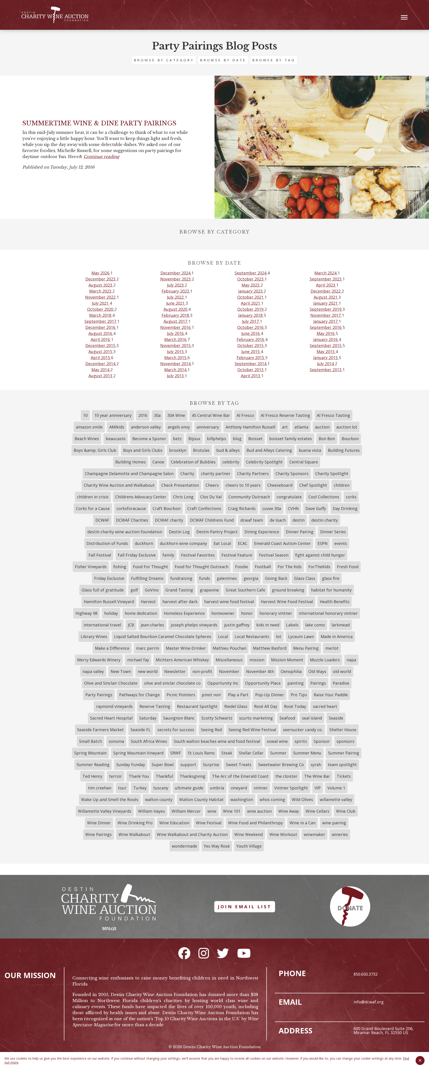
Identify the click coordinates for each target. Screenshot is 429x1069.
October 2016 (251, 327)
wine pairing (334, 822)
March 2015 (175, 357)
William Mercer (186, 811)
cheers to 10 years (243, 485)
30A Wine (176, 415)
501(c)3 (109, 928)
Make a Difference (112, 648)
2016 (142, 415)
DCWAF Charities (132, 520)
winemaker (314, 834)
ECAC (242, 543)
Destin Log (179, 531)
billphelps (216, 438)
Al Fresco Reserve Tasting (285, 415)
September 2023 (326, 279)
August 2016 (100, 333)
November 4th (260, 671)
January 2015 (326, 357)
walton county (158, 799)
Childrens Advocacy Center (140, 496)
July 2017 (251, 321)
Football (263, 566)
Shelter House (342, 729)
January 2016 (326, 339)
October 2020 (100, 309)
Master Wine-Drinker (186, 648)
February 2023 (176, 291)
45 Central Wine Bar (211, 415)
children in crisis (93, 496)
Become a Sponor (149, 438)
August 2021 (326, 297)
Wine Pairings (98, 834)
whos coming (272, 799)
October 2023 (251, 279)
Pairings (318, 683)
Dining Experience (261, 531)
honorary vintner (275, 613)
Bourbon (350, 438)
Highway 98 (86, 613)
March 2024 (326, 273)
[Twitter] (223, 953)
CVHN (293, 508)
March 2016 (175, 339)
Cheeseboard (279, 485)
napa (351, 659)
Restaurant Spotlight (197, 706)
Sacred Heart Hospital (111, 718)
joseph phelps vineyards (194, 625)
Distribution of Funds (107, 543)
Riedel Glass (235, 706)
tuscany (160, 788)
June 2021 (176, 303)
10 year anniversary (113, 415)
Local (223, 636)
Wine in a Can (302, 822)
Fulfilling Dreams (147, 578)
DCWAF (102, 520)
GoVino (152, 590)
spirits (300, 741)
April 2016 (101, 339)
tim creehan (99, 788)
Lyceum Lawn (301, 636)
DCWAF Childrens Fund (212, 520)
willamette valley (336, 799)
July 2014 (326, 363)
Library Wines (94, 636)
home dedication (141, 613)
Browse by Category (164, 60)
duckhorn (144, 543)
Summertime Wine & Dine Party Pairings (99, 123)
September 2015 (326, 345)
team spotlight (342, 764)
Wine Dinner (99, 822)
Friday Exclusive (109, 578)
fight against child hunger (320, 555)
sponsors (345, 741)
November (229, 671)
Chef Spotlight (313, 485)
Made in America (337, 636)
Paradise (341, 683)
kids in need (267, 625)
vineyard (239, 788)
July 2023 (176, 285)
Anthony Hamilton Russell (250, 427)
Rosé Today (295, 706)
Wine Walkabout (134, 834)
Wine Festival (208, 822)
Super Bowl (163, 764)
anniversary (208, 427)
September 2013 (326, 369)
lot (278, 636)
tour (122, 788)
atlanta (301, 427)
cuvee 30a (271, 508)
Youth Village (249, 846)
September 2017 (100, 321)
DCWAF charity (169, 520)
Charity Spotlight (331, 473)
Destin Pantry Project (217, 531)
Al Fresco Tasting (333, 415)
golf (134, 590)
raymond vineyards (114, 706)
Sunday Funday (130, 764)
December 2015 (100, 345)
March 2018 (100, 315)
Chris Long (183, 496)
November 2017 (326, 315)
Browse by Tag (273, 60)
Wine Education (174, 822)
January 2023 (251, 291)
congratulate (289, 496)
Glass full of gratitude (103, 590)
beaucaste (116, 438)
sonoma (116, 741)
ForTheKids (319, 566)
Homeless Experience (184, 613)
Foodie (241, 566)
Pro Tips (299, 694)
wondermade (184, 846)
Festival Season (273, 555)
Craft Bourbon (167, 508)
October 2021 (251, 297)
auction (322, 427)
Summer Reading (93, 764)
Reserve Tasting (154, 706)
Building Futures (344, 450)
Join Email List (245, 907)
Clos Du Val (211, 496)
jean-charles (152, 625)
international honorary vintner (328, 613)
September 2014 (251, 363)
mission (256, 659)
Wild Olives (302, 799)
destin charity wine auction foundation (124, 531)
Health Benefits (334, 601)
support (188, 764)
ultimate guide (189, 788)
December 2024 (175, 273)
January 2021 (326, 303)
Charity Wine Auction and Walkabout (119, 485)
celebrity (230, 462)
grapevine (209, 590)
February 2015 (251, 357)
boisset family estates (290, 438)
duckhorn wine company (183, 543)
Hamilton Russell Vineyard (109, 601)
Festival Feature (236, 555)
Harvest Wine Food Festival (287, 601)
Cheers (212, 485)
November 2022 (101, 297)
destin (298, 520)
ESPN (323, 543)
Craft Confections (204, 508)
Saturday (147, 718)
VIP (318, 788)
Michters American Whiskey (182, 659)
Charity (187, 473)
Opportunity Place (263, 683)
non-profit (202, 671)
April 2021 (251, 303)
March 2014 (175, 369)
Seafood (287, 718)
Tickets (344, 776)
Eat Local (222, 543)
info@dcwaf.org (368, 1002)
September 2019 (326, 309)
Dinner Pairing (299, 531)
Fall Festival (99, 555)
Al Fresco (245, 415)
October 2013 (251, 369)
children (341, 485)
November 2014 (176, 363)
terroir (115, 776)
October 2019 (251, 309)
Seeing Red (211, 729)
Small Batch (90, 741)
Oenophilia (291, 671)
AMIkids (116, 427)
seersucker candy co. (303, 729)
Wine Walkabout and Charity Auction (192, 834)
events (340, 543)
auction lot (346, 427)
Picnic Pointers (180, 694)
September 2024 (251, 273)
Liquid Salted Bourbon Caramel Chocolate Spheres (162, 636)
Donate (350, 908)
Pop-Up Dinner (269, 694)
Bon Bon (327, 438)
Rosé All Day (265, 706)
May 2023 (251, 285)
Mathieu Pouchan (229, 648)
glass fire (330, 578)
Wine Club (345, 811)
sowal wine (277, 741)
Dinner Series (333, 531)
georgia (251, 578)
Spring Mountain (90, 753)
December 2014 (100, 363)
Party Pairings (98, 694)
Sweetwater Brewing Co (281, 764)
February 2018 (176, 315)
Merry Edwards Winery (98, 659)
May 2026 (100, 273)
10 (85, 415)
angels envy (179, 427)
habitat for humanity (331, 590)
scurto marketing (256, 718)
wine (211, 811)
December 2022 (326, 291)
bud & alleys (228, 450)
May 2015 (326, 351)
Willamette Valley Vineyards (104, 811)
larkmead (341, 625)
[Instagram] (203, 953)
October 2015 (251, 345)
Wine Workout (283, 834)
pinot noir (211, 694)
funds (204, 578)
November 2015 (176, 345)
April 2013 (251, 375)
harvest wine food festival (229, 601)
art (285, 427)
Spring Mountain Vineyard (138, 753)
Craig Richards (242, 508)
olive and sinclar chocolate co (172, 683)
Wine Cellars (317, 811)
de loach (278, 520)
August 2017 (176, 321)
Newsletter (175, 671)
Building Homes (130, 462)
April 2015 (101, 357)
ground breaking (288, 590)
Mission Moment (287, 659)
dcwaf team (251, 520)
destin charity (324, 520)
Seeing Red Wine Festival (252, 729)
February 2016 (251, 339)
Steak (226, 753)
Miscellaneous (229, 659)
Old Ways (317, 671)
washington (241, 799)
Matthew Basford (269, 648)
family (168, 555)
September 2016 (326, 327)
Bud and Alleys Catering (269, 450)
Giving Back (276, 578)
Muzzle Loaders (325, 659)
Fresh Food (347, 566)
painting (295, 683)
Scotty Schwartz (216, 718)
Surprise (211, 764)
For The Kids (290, 566)
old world (342, 671)
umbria (217, 788)
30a (157, 415)
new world (148, 671)
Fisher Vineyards (91, 566)
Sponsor (322, 741)
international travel (102, 625)
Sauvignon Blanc (179, 718)
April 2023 (326, 285)
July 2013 (176, 375)
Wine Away (288, 811)
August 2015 (100, 351)
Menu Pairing (306, 648)
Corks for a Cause (93, 508)
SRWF (175, 753)
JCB (131, 625)
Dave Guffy (315, 508)
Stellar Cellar (251, 753)
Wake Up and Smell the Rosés (109, 799)
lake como (315, 625)
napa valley (93, 671)
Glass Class (304, 578)
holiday (111, 613)
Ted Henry (92, 776)
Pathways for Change (139, 694)
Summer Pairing (343, 753)
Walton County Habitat (201, 799)
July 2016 (176, 333)
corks (351, 496)
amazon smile (89, 427)
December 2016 (100, 327)
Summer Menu (307, 753)
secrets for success (175, 729)
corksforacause (131, 508)
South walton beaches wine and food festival (217, 741)
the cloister (286, 776)
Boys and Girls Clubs (142, 450)
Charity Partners (253, 473)
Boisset (255, 438)
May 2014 (100, 369)
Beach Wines (87, 438)
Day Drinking (345, 508)
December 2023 (100, 279)
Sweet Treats (238, 764)
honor (247, 613)
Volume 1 (336, 788)
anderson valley (146, 427)
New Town (121, 671)
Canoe (158, 462)
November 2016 (176, 327)
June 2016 (251, 333)
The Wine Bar (317, 776)
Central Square (303, 462)
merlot (332, 648)
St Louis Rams (201, 753)
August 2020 (176, 309)
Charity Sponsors (292, 473)
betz (177, 438)
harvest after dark (180, 601)
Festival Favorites (198, 555)
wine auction (259, 811)
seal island (312, 718)
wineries (340, 834)
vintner (261, 788)
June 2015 (251, 351)
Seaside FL (140, 729)
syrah (316, 764)
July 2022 (176, 297)
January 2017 (326, 321)
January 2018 (251, 315)
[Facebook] (184, 953)
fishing (119, 566)
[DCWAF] (54, 15)
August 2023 (100, 285)
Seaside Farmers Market (100, 729)
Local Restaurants (252, 636)
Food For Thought (150, 566)
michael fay (138, 659)
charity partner (215, 473)
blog (237, 438)
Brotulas (201, 450)
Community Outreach (249, 496)
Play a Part (238, 694)
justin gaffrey (237, 625)
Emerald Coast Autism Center (282, 543)
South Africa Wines (149, 741)
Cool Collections (323, 496)
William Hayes (151, 811)
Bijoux (194, 438)
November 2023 (176, 279)
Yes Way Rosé (217, 846)
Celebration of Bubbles (193, 462)
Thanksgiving (192, 776)
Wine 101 (231, 811)
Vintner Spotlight (291, 788)
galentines (227, 578)
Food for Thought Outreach (201, 566)
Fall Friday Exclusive (137, 555)
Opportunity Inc (222, 683)
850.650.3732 (365, 974)
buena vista (310, 450)
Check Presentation (180, 485)
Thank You (139, 776)
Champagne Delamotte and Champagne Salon (129, 473)
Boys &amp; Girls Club (95, 450)
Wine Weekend (248, 834)
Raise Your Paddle (331, 694)
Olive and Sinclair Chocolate (110, 683)
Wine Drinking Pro (135, 822)
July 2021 (101, 303)
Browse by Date (223, 60)
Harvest (148, 601)
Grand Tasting (179, 590)
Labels (292, 625)
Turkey (140, 788)
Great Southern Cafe (245, 590)
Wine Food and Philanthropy (255, 822)
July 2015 (176, 351)
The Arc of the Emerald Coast (240, 776)
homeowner (222, 613)
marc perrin (147, 648)
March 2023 (100, 291)
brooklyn (177, 450)
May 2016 (326, 333)
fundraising (181, 578)
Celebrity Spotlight (264, 462)
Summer (278, 753)
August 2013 (100, 375)
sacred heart (325, 706)
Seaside (336, 718)
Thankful (164, 776)
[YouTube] (244, 953)
